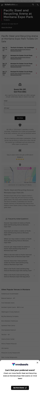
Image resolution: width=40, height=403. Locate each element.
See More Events (18, 388)
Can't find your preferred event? (20, 370)
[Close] (37, 363)
